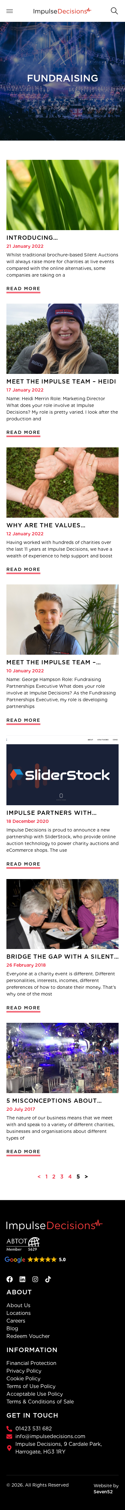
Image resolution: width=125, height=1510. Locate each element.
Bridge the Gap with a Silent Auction (60, 957)
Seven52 (103, 1491)
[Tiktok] (48, 1279)
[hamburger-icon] (13, 11)
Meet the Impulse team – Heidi (61, 381)
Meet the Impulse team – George (51, 662)
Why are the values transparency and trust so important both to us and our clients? (58, 525)
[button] (114, 10)
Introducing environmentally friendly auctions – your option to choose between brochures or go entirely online (59, 238)
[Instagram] (35, 1279)
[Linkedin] (22, 1279)
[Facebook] (9, 1279)
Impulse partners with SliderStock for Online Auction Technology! (50, 813)
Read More (23, 288)
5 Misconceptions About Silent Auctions (51, 1101)
